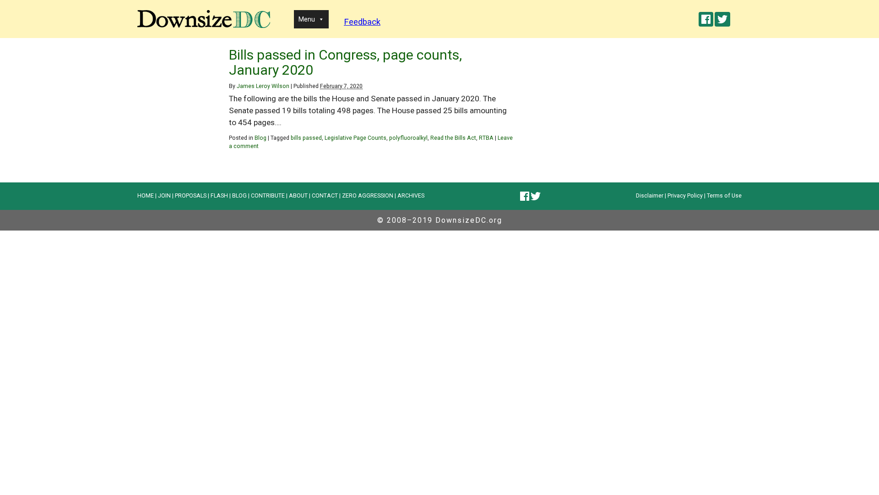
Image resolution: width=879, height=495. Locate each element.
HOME (145, 195)
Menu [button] (306, 19)
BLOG (239, 195)
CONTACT (325, 195)
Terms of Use (724, 195)
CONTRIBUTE (268, 195)
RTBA (486, 137)
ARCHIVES (410, 195)
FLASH (219, 195)
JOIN (164, 195)
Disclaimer (649, 195)
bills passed (306, 137)
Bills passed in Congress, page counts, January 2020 (345, 62)
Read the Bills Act (453, 137)
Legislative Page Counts (355, 137)
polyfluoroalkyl (408, 137)
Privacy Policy (685, 195)
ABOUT (298, 195)
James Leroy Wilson (263, 85)
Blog (260, 137)
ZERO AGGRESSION (367, 195)
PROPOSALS (190, 195)
